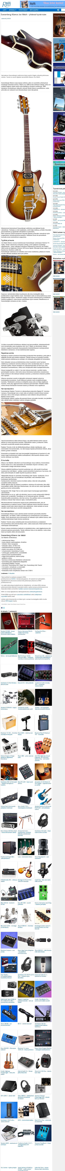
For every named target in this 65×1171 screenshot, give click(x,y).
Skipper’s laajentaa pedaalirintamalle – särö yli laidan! (25, 1001)
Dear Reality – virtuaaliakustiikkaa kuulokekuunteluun (6, 976)
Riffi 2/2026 (56, 276)
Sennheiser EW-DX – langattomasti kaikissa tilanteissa (41, 1025)
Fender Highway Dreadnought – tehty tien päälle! (8, 1073)
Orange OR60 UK (57, 223)
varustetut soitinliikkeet (24, 594)
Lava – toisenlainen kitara (25, 857)
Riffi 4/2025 (56, 294)
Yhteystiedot (23, 10)
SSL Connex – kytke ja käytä (8, 1167)
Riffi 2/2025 (56, 312)
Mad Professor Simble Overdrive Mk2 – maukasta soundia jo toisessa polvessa (26, 657)
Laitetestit (3, 18)
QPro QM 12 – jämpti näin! (8, 1095)
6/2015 (9, 18)
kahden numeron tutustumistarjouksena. (30, 589)
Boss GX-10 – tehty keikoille (25, 683)
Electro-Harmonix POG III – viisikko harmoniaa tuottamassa (25, 633)
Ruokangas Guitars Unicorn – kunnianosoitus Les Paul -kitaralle (43, 927)
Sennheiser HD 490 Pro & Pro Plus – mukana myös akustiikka (26, 976)
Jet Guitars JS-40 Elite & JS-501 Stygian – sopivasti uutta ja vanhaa (43, 783)
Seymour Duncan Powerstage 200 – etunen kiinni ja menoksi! (42, 1097)
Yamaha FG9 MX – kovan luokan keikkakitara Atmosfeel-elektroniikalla (8, 633)
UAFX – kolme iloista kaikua (25, 1120)
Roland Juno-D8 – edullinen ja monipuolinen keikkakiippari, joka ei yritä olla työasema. (43, 657)
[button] (26, 72)
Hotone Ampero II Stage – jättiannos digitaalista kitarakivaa (8, 757)
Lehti (4, 10)
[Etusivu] (6, 5)
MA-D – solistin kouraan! (25, 1023)
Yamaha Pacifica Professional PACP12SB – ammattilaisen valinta (43, 808)
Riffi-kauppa (34, 10)
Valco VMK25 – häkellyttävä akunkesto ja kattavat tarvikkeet (26, 1097)
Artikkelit (12, 10)
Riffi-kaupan (9, 601)
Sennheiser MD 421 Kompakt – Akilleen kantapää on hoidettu (9, 783)
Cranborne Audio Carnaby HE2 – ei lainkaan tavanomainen (42, 684)
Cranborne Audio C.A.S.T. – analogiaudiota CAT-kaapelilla (25, 1145)
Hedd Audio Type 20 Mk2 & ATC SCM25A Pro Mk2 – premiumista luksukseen (8, 1001)
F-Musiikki (11, 573)
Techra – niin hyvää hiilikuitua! (9, 656)
